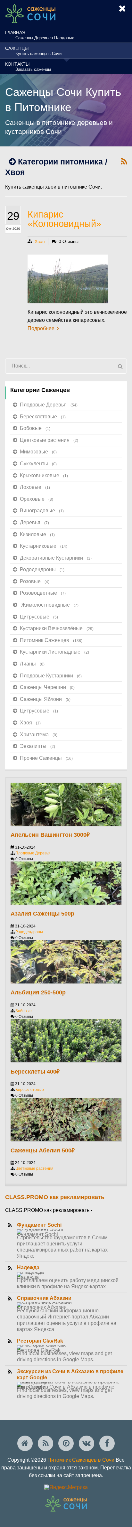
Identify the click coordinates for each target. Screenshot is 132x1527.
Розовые (34, 581)
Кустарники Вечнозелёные (57, 628)
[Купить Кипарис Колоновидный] (67, 279)
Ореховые (36, 499)
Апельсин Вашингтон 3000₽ (50, 835)
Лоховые (35, 487)
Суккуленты (38, 463)
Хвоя (40, 241)
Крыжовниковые (44, 475)
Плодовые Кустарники (51, 675)
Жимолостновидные (49, 605)
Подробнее (41, 328)
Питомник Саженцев (51, 640)
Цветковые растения (49, 440)
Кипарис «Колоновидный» (64, 219)
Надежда (28, 1267)
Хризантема (38, 734)
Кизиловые (37, 534)
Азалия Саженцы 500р (42, 913)
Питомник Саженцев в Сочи (80, 1460)
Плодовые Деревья (49, 404)
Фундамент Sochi (39, 1225)
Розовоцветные (43, 593)
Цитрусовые (39, 616)
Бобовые (35, 428)
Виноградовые (42, 510)
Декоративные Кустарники (56, 558)
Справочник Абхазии (44, 1298)
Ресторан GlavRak (40, 1341)
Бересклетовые (43, 416)
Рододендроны (42, 569)
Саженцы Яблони (45, 699)
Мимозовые (38, 451)
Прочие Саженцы (46, 758)
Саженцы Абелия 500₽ (43, 1150)
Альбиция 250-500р (38, 992)
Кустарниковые (43, 546)
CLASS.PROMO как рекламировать (54, 1197)
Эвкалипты (37, 746)
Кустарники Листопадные (54, 652)
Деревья (34, 522)
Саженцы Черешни (47, 687)
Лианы (32, 663)
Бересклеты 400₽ (35, 1071)
